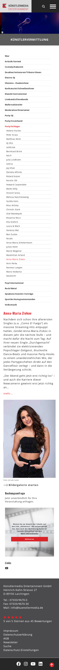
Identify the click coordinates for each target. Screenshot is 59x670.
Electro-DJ (10, 78)
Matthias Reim (13, 139)
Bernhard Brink (14, 151)
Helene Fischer (13, 131)
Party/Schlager (12, 126)
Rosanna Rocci (13, 218)
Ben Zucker (12, 234)
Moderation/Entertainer (17, 110)
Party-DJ (9, 115)
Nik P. (9, 156)
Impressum (10, 630)
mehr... (8, 393)
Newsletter (10, 642)
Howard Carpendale (16, 185)
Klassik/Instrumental (16, 94)
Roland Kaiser (13, 176)
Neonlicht (11, 276)
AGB (6, 638)
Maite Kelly (11, 189)
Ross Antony (12, 205)
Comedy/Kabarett (14, 67)
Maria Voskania (14, 272)
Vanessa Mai (12, 230)
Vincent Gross (13, 193)
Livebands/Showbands (16, 99)
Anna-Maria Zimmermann (19, 243)
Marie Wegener (14, 251)
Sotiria (9, 164)
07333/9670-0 (18, 600)
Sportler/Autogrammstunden (20, 299)
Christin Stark (13, 210)
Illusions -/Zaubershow (17, 83)
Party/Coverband (13, 121)
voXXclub (10, 147)
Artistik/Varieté (13, 61)
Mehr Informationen (29, 533)
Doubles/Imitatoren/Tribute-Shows (23, 72)
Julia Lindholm (13, 160)
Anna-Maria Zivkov (15, 259)
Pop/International (14, 283)
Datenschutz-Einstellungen (21, 650)
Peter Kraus (12, 135)
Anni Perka (11, 263)
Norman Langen (14, 268)
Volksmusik (11, 305)
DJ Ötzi (9, 143)
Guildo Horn (12, 201)
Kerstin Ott (11, 180)
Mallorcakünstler (13, 105)
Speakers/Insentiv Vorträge (19, 294)
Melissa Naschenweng (17, 197)
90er (7, 56)
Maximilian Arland (15, 255)
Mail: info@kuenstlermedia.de (23, 607)
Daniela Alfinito (14, 172)
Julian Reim (12, 247)
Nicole (9, 239)
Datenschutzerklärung (17, 634)
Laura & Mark (13, 226)
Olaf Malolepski (14, 214)
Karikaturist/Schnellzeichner (19, 88)
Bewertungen (43, 621)
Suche (7, 646)
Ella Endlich (12, 222)
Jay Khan (10, 168)
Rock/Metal (11, 288)
